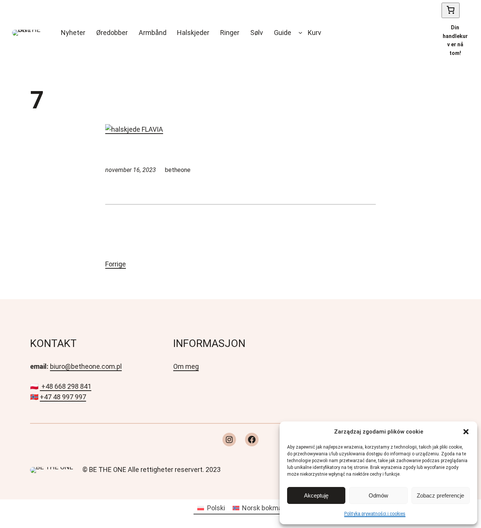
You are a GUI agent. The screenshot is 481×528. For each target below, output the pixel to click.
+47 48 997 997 (63, 397)
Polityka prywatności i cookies (374, 513)
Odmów (378, 495)
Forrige (115, 264)
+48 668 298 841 (66, 386)
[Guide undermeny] (300, 32)
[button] (466, 431)
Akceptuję (316, 495)
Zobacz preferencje (440, 495)
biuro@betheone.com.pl (86, 366)
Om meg (186, 366)
